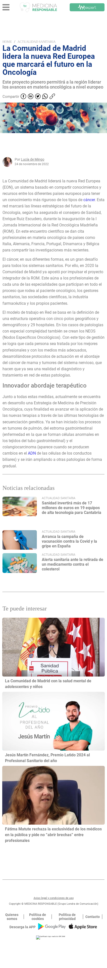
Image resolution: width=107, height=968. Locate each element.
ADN (32, 453)
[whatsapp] (45, 97)
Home (7, 42)
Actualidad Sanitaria (36, 42)
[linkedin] (31, 97)
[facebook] (23, 97)
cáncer (89, 199)
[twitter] (38, 97)
